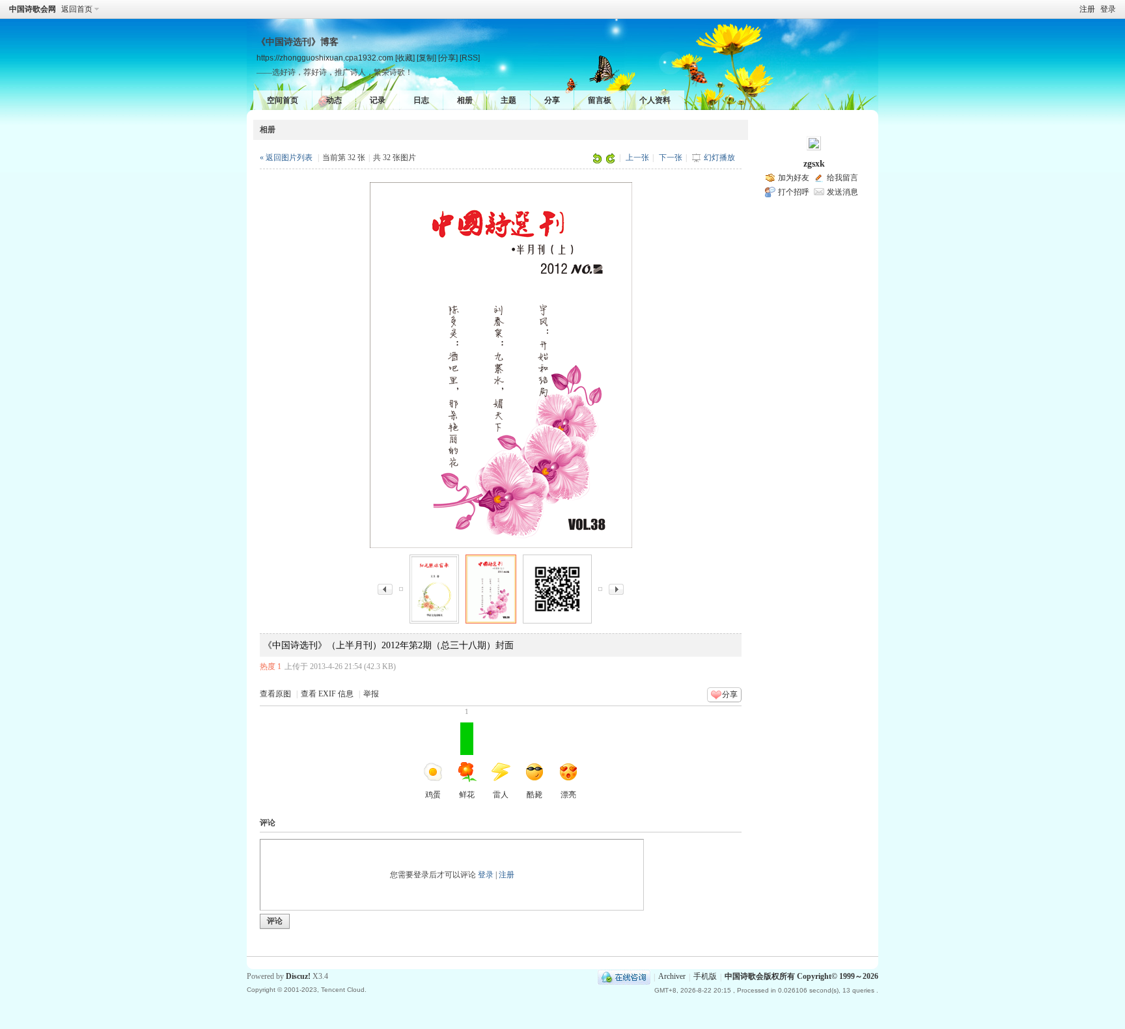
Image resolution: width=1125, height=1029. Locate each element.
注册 (1087, 9)
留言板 (599, 100)
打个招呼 (793, 192)
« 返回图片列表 (286, 157)
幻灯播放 (719, 157)
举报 (371, 693)
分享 (552, 100)
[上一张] (385, 588)
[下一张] (616, 588)
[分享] (448, 57)
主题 (508, 100)
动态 (334, 100)
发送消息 (842, 192)
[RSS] (470, 57)
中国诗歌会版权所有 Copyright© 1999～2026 (801, 976)
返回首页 (76, 9)
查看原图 (275, 693)
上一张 (637, 157)
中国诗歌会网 (32, 9)
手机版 (705, 976)
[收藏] (405, 57)
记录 (377, 100)
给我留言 (842, 177)
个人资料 (655, 100)
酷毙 (534, 794)
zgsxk (814, 164)
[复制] (426, 57)
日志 (421, 100)
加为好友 (793, 177)
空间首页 (282, 100)
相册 (465, 100)
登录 (1108, 9)
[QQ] (624, 976)
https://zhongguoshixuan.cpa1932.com (325, 57)
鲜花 (467, 760)
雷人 (500, 794)
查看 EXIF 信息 (327, 693)
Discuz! (298, 976)
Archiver (672, 976)
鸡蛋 (433, 794)
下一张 (670, 157)
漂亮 (568, 794)
